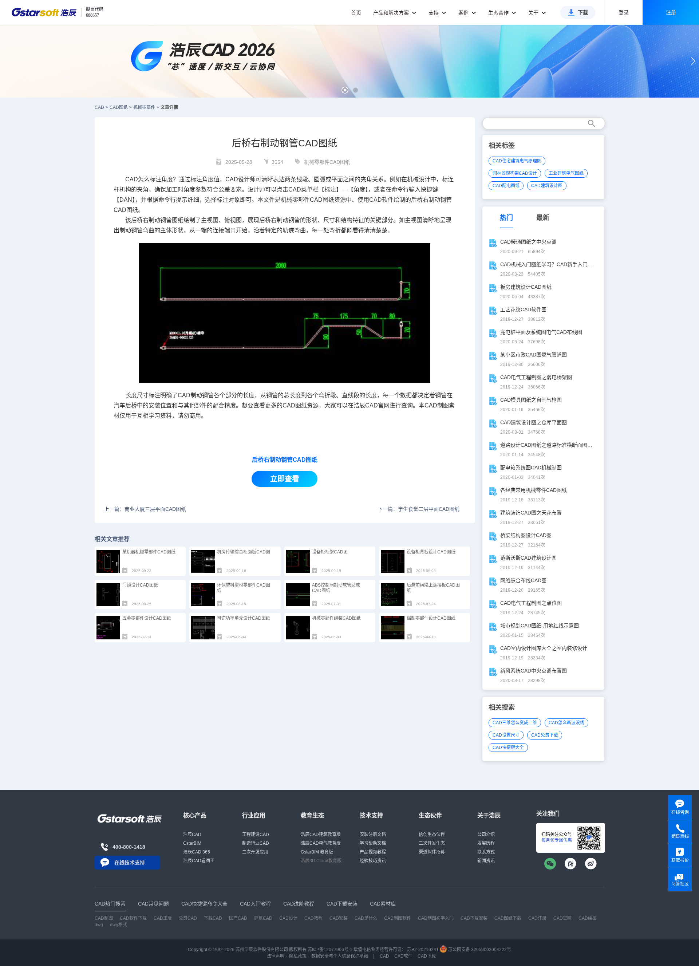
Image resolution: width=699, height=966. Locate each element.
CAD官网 (377, 405)
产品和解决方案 (391, 13)
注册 (671, 12)
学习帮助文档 (373, 843)
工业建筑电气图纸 (566, 173)
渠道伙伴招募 (432, 852)
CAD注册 (537, 918)
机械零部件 (144, 107)
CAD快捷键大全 (508, 747)
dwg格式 (118, 924)
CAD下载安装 (474, 918)
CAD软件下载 (133, 918)
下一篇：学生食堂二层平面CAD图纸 (418, 509)
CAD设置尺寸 (506, 735)
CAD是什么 (366, 918)
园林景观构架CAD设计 (515, 173)
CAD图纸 (119, 107)
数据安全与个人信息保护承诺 (339, 956)
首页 (356, 13)
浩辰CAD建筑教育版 (321, 834)
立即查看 (284, 479)
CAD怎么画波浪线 (566, 722)
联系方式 (486, 852)
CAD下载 (427, 956)
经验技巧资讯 (373, 860)
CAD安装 (338, 918)
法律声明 (275, 956)
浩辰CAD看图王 (198, 860)
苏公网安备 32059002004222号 (479, 949)
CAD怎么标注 (143, 179)
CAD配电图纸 (506, 185)
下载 (583, 12)
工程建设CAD (255, 834)
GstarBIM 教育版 (317, 852)
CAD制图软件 (397, 918)
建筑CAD (263, 918)
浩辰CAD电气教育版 (321, 843)
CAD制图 (104, 918)
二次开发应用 (255, 852)
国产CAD (238, 918)
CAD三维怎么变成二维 (515, 722)
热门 (506, 217)
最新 (542, 217)
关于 (534, 13)
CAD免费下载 (544, 735)
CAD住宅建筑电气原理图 (517, 160)
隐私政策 (298, 956)
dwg (99, 924)
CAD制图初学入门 (436, 918)
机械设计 (418, 179)
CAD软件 (381, 200)
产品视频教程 (373, 852)
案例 (464, 13)
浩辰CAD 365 (196, 852)
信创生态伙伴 (432, 834)
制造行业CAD (255, 843)
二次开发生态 (432, 843)
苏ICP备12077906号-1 (330, 949)
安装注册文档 (373, 834)
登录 (624, 12)
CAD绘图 (587, 918)
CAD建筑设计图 (546, 185)
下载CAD (213, 918)
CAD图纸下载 (507, 918)
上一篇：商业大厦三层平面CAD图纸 (145, 509)
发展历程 (486, 843)
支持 (434, 13)
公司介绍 (486, 834)
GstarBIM (192, 843)
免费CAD (188, 918)
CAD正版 (163, 918)
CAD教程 (313, 918)
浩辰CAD (192, 834)
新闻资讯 (486, 860)
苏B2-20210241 (423, 949)
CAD (231, 179)
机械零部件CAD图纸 (327, 162)
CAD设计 (288, 918)
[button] (345, 90)
